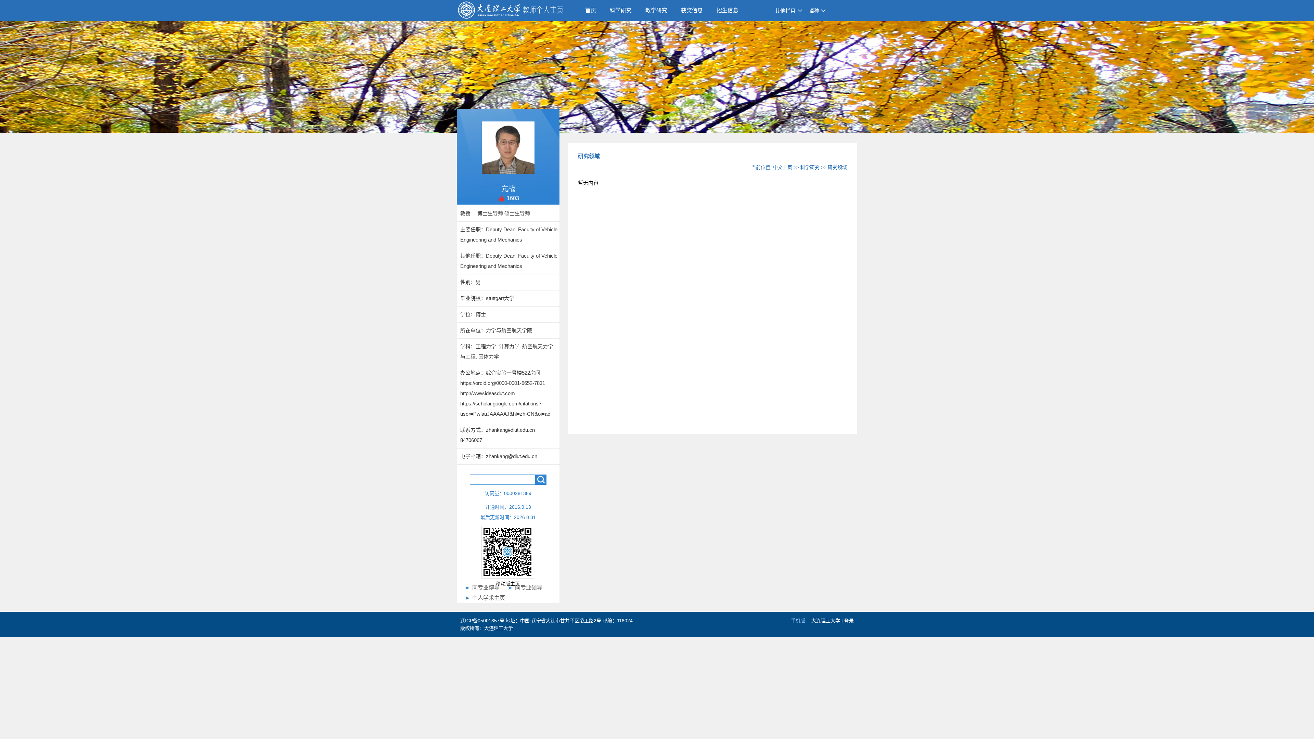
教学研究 (656, 10)
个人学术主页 (488, 598)
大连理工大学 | (827, 620)
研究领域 (837, 167)
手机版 (798, 620)
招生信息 (727, 10)
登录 (849, 620)
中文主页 (782, 167)
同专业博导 (486, 588)
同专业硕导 (528, 588)
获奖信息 (692, 10)
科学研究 (621, 10)
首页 (590, 10)
